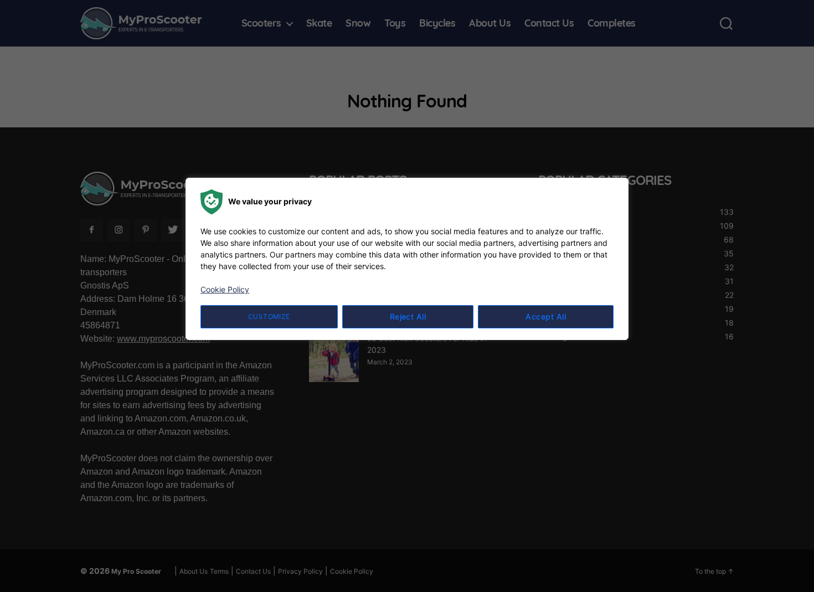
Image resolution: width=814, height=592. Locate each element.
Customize (269, 316)
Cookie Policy (224, 289)
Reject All (408, 316)
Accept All (546, 316)
